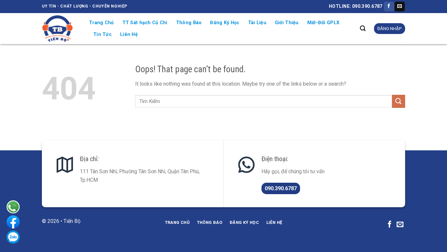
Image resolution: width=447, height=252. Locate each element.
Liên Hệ (129, 34)
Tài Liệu (257, 22)
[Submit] (398, 101)
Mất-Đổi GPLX (323, 22)
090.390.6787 (281, 188)
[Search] (363, 28)
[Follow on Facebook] (389, 6)
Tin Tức (102, 34)
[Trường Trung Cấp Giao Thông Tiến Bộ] (60, 28)
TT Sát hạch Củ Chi (145, 22)
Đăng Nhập (389, 28)
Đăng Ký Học (224, 22)
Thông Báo (189, 22)
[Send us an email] (399, 6)
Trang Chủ (101, 22)
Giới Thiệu (287, 22)
